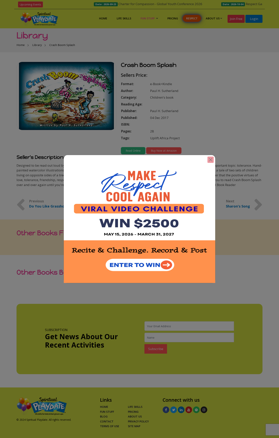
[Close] (210, 160)
